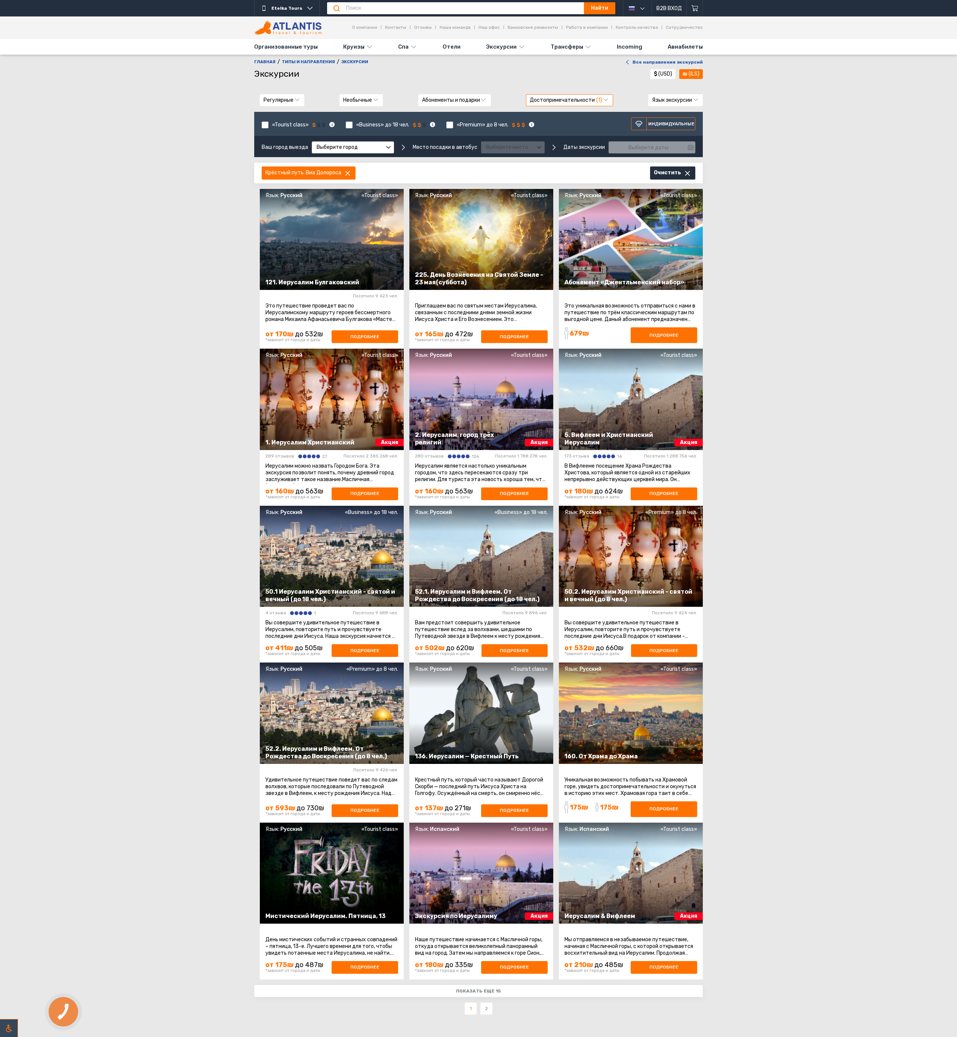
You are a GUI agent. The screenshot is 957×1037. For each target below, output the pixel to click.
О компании (364, 27)
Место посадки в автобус (445, 147)
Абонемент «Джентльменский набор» (624, 282)
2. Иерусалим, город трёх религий (454, 438)
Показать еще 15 (478, 991)
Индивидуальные (671, 123)
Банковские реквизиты (533, 27)
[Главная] (287, 27)
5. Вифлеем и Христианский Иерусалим (608, 438)
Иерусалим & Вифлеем (599, 916)
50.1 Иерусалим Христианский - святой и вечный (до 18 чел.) (330, 595)
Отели (452, 46)
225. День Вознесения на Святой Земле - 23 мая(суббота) (479, 278)
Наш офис (489, 27)
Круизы (353, 46)
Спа (403, 46)
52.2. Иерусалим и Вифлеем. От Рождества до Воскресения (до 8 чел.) (326, 752)
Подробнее (364, 336)
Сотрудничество (684, 27)
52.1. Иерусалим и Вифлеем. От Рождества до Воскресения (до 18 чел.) (477, 595)
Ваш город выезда (285, 147)
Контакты (395, 27)
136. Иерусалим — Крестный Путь (466, 756)
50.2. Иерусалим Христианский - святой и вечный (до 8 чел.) (628, 595)
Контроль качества (637, 27)
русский (640, 8)
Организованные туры (286, 46)
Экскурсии (501, 46)
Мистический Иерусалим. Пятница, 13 (325, 916)
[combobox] (353, 147)
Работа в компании (587, 27)
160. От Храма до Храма (601, 756)
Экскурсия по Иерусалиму (456, 916)
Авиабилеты (685, 46)
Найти (599, 8)
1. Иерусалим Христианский (309, 442)
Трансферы (567, 46)
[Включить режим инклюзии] (9, 1028)
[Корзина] (695, 8)
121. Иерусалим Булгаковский (312, 282)
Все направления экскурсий (668, 62)
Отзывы (423, 27)
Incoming (629, 46)
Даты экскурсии (584, 147)
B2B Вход (669, 8)
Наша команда (455, 27)
